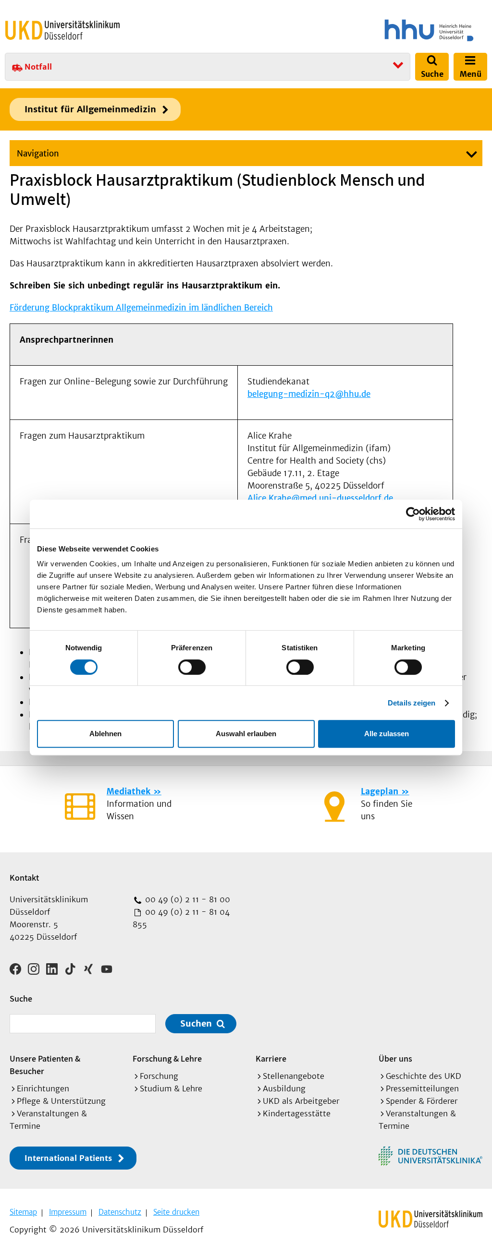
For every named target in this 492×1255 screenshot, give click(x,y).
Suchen (196, 1023)
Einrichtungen (43, 1088)
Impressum (67, 1212)
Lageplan (379, 791)
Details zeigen (411, 703)
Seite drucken (176, 1212)
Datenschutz (119, 1212)
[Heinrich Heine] (369, 30)
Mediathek (128, 791)
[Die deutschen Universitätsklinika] (430, 1156)
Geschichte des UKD (423, 1076)
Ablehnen (105, 733)
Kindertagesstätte (297, 1113)
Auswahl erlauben (246, 733)
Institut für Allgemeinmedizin (90, 109)
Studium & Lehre (171, 1088)
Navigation (38, 153)
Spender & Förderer (421, 1101)
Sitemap (23, 1212)
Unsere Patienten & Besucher (45, 1064)
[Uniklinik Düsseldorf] (62, 30)
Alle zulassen (386, 733)
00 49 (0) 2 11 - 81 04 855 (181, 918)
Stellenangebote (293, 1076)
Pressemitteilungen (422, 1088)
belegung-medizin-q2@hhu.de (308, 394)
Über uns (395, 1058)
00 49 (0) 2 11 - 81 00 (186, 899)
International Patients (68, 1158)
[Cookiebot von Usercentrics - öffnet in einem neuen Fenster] (413, 514)
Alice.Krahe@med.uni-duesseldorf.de (322, 498)
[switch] (192, 667)
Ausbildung (284, 1088)
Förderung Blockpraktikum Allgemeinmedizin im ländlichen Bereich (141, 307)
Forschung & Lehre (167, 1058)
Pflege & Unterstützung (61, 1101)
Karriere (271, 1058)
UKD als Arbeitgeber (301, 1101)
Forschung (159, 1076)
